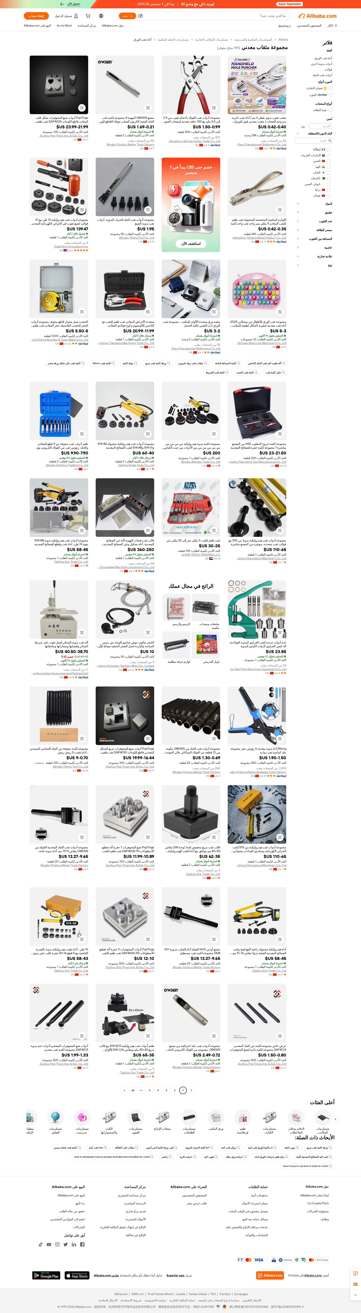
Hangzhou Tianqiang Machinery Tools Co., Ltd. (125, 343)
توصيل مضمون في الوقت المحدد (248, 1211)
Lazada (180, 1294)
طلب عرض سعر (197, 1203)
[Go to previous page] (191, 1090)
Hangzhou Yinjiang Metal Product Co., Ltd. (259, 237)
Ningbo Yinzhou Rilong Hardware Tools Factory (257, 772)
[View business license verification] (218, 1307)
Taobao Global (198, 1294)
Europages (241, 1294)
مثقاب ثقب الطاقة (124, 1147)
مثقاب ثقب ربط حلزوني (190, 363)
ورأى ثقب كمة (228, 1147)
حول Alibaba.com (317, 1186)
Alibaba (283, 39)
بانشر (165, 1156)
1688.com (137, 1294)
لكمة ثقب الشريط (215, 372)
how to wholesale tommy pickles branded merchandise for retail (112, 1156)
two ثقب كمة (96, 1147)
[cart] (87, 16)
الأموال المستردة (136, 1219)
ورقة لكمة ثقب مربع (155, 363)
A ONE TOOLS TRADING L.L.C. (200, 554)
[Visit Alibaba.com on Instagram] (57, 1244)
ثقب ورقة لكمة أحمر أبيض (159, 1147)
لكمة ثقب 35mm (102, 363)
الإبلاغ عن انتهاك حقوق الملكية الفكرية (123, 1227)
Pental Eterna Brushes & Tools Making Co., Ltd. (59, 339)
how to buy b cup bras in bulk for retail (305, 1166)
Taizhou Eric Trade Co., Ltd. (71, 561)
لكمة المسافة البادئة (225, 363)
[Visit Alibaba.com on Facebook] (82, 1244)
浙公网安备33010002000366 (248, 1306)
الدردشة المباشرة (135, 1203)
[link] (355, 1273)
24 (133, 1090)
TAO (213, 1294)
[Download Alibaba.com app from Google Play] (46, 1275)
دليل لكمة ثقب (273, 372)
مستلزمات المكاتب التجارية (211, 39)
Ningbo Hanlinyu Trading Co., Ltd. (67, 465)
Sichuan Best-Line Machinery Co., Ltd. (261, 343)
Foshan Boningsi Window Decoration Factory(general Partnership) (59, 673)
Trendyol (225, 1294)
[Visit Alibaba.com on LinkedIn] (73, 1244)
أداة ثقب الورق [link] (142, 39)
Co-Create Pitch (318, 1203)
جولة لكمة (128, 363)
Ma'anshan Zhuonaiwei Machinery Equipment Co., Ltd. (125, 567)
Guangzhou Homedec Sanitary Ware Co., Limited (125, 665)
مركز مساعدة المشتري (132, 1195)
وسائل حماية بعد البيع (255, 1219)
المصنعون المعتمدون (194, 1195)
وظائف (324, 1219)
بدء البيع (80, 1203)
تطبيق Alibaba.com (106, 1275)
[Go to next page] (124, 1090)
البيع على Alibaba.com (71, 1195)
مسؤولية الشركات (318, 1211)
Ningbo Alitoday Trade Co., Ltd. (200, 461)
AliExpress (121, 1294)
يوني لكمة (290, 1147)
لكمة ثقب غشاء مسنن (65, 1147)
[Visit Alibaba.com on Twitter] (65, 1244)
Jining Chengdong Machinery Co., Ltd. (261, 558)
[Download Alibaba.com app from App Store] (77, 1275)
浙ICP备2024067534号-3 (287, 1306)
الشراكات (79, 1227)
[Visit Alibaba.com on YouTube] (48, 1244)
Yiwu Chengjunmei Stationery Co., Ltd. (261, 144)
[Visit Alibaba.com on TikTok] (40, 1244)
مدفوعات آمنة (259, 1195)
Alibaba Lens (313, 1275)
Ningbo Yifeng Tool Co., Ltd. (136, 237)
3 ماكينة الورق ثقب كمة (260, 1147)
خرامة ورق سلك (234, 1156)
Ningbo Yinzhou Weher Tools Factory (130, 144)
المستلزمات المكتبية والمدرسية (253, 39)
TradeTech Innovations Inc (71, 246)
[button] (140, 15)
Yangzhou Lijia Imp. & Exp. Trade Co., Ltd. (194, 141)
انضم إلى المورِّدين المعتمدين (67, 1219)
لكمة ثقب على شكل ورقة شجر (64, 363)
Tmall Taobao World (160, 1294)
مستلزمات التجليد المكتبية (173, 39)
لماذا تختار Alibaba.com (314, 1195)
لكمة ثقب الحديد (245, 372)
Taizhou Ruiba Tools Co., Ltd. (136, 465)
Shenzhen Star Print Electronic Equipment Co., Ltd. (257, 669)
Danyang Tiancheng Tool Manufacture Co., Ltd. (257, 461)
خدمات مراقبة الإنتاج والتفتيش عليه (247, 1227)
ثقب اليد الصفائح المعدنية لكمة (312, 1156)
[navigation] (314, 565)
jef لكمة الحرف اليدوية (197, 1147)
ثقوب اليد (209, 1156)
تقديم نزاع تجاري (136, 1211)
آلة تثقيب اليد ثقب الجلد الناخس (264, 363)
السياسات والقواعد (256, 1235)
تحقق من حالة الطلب (72, 1211)
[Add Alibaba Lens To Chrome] (270, 1275)
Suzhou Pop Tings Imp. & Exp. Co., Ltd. (63, 135)
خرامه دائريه (186, 1156)
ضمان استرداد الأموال (255, 1203)
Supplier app (175, 1275)
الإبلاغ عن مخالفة (136, 1235)
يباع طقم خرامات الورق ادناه (269, 1156)
